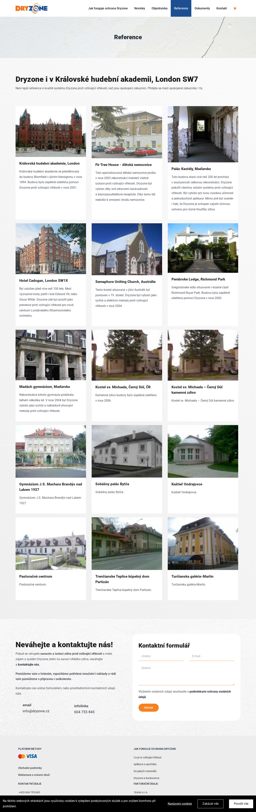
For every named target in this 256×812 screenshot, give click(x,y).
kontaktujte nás (28, 664)
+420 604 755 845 (29, 792)
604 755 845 (84, 712)
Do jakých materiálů (145, 771)
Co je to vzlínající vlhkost (148, 757)
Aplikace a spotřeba (145, 764)
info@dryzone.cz (36, 711)
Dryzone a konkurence (146, 778)
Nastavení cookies (180, 803)
